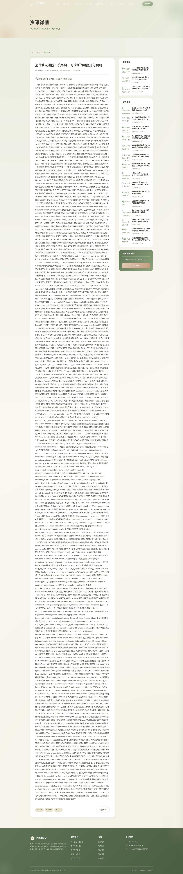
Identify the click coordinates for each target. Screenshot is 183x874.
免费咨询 (148, 4)
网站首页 (101, 842)
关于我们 (110, 4)
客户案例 (89, 4)
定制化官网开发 (76, 846)
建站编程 (49, 810)
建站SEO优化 (75, 858)
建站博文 (78, 4)
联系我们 (101, 858)
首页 (58, 4)
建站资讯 (99, 4)
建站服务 (66, 4)
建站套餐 (121, 4)
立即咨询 (136, 265)
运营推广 (58, 810)
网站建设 (39, 810)
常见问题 (131, 4)
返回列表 (103, 810)
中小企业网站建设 (77, 842)
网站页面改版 (75, 850)
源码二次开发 (75, 854)
